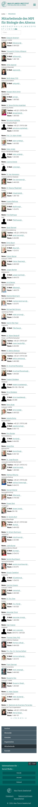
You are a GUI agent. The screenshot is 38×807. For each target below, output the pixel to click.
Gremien (7, 737)
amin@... (16, 97)
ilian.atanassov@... (19, 180)
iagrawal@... (17, 70)
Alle (16, 29)
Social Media (7, 769)
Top (33, 764)
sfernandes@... (18, 713)
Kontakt (7, 751)
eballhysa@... (17, 207)
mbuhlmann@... (18, 537)
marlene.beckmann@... (20, 301)
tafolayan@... (17, 56)
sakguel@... (17, 83)
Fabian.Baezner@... (19, 261)
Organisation (9, 742)
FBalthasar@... (18, 220)
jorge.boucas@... (18, 467)
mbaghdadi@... (18, 193)
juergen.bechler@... (19, 275)
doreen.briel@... (18, 509)
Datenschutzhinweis (25, 796)
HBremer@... (17, 495)
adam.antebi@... (18, 141)
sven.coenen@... (18, 630)
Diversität (7, 733)
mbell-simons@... (19, 314)
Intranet (19, 777)
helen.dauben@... (19, 697)
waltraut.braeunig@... (20, 483)
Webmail (19, 782)
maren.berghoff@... (19, 343)
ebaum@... (16, 248)
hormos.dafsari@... (19, 656)
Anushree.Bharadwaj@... (21, 371)
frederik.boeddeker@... (20, 385)
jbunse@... (16, 551)
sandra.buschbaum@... (21, 564)
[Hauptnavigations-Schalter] (34, 5)
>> (26, 718)
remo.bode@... (18, 410)
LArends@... (17, 167)
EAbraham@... (18, 43)
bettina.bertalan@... (19, 359)
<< (11, 718)
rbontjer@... (17, 439)
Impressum (9, 796)
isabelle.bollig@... (19, 426)
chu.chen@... (17, 604)
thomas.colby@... (19, 643)
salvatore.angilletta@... (20, 128)
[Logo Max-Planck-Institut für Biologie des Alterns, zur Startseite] (15, 4)
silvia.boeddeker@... (19, 397)
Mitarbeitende (9, 746)
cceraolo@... (17, 590)
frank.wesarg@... (18, 670)
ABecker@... (17, 288)
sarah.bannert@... (19, 235)
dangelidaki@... (18, 113)
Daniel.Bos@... (18, 451)
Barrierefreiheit (19, 799)
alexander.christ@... (19, 617)
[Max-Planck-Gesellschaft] (10, 790)
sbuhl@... (16, 525)
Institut (7, 728)
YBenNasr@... (17, 328)
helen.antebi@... (18, 154)
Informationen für (9, 766)
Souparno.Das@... (19, 683)
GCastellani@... (18, 578)
